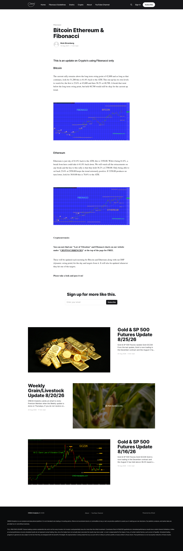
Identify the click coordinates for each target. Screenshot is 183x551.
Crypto (80, 5)
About (89, 5)
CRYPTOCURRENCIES (71, 250)
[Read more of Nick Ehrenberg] (56, 44)
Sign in (138, 5)
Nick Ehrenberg (67, 43)
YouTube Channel (102, 5)
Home (43, 5)
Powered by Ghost (149, 513)
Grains (71, 5)
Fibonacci (57, 25)
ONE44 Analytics (33, 513)
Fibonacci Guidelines (57, 5)
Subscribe (149, 5)
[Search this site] (131, 4)
